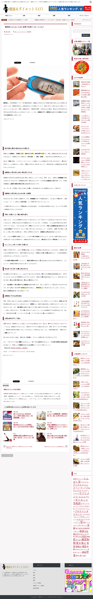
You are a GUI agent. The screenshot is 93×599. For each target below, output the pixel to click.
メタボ (81, 517)
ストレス (82, 497)
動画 (82, 531)
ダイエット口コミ (84, 15)
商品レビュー (8, 15)
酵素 (84, 552)
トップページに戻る (7, 455)
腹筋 (84, 546)
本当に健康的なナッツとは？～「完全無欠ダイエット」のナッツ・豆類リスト (57, 426)
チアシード (85, 504)
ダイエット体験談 (37, 582)
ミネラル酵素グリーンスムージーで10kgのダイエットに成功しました (85, 141)
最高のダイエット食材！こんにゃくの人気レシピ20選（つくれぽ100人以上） (81, 450)
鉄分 (77, 556)
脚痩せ (79, 546)
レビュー (81, 519)
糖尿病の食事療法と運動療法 (19, 348)
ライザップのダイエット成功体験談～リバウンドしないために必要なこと (85, 162)
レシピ (34, 570)
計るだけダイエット (81, 549)
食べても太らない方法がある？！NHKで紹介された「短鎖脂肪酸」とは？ (23, 415)
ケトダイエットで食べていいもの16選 (85, 342)
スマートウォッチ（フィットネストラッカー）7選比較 (76, 20)
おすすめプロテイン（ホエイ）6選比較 (85, 152)
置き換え (81, 543)
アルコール (85, 482)
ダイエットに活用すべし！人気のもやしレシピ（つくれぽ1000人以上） (19, 447)
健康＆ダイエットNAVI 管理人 (12, 389)
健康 (39, 15)
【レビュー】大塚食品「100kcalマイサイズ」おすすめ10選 (81, 255)
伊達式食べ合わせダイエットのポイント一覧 (85, 324)
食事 (24, 15)
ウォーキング (81, 488)
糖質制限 (29, 31)
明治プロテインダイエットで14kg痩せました (55, 446)
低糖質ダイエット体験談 (38, 585)
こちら (25, 398)
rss (91, 2)
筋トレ (77, 539)
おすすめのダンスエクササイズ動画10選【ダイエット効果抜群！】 (81, 314)
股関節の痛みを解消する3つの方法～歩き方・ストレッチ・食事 (23, 437)
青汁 (81, 556)
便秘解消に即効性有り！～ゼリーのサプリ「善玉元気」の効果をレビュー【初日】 (36, 20)
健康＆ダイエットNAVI (44, 597)
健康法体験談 (36, 588)
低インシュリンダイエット (21, 31)
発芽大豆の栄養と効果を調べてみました (85, 84)
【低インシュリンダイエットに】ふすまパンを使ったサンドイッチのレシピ (85, 175)
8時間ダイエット (78, 479)
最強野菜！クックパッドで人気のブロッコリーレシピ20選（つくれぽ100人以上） (81, 373)
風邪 (84, 555)
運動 (69, 15)
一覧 (80, 522)
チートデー (76, 506)
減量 (54, 15)
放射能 (79, 536)
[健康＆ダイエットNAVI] (24, 12)
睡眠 (88, 536)
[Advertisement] (35, 48)
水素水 (84, 536)
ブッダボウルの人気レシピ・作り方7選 (85, 294)
